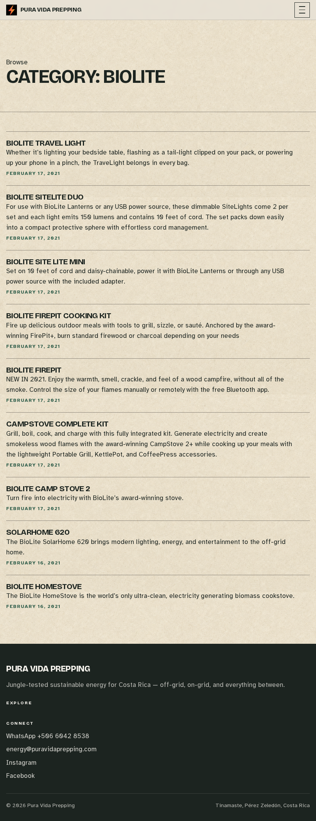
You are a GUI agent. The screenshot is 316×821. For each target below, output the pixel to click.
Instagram (21, 763)
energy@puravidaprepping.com (51, 749)
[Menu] (302, 10)
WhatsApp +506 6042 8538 (47, 736)
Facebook (20, 776)
